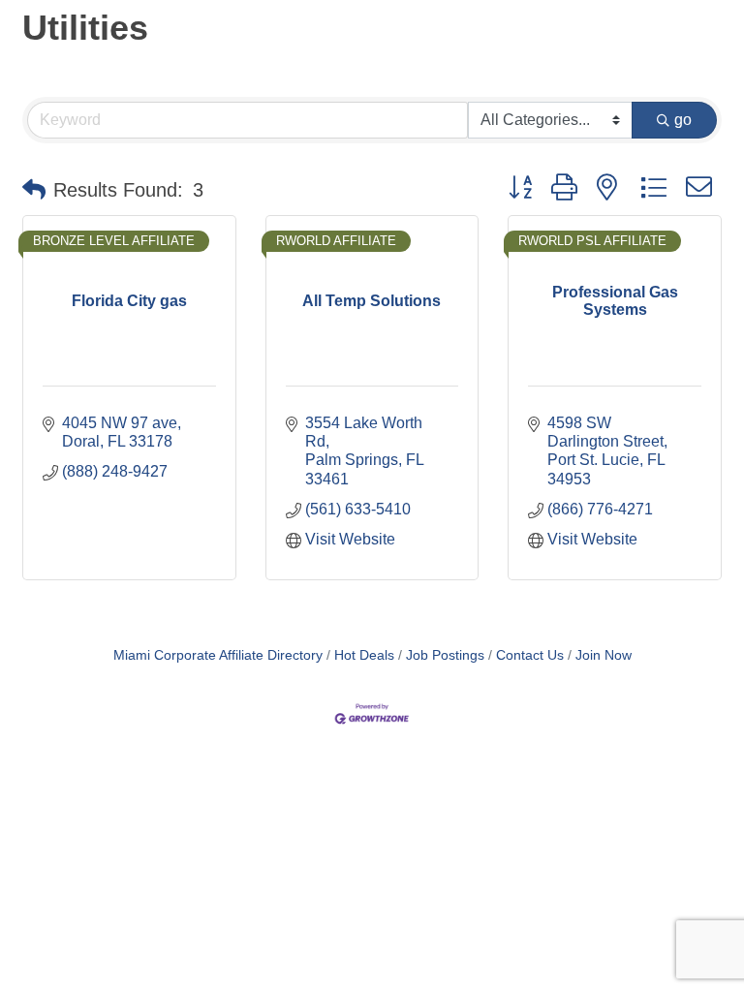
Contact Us (530, 655)
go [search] (683, 119)
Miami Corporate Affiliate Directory (218, 655)
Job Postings (445, 655)
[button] (34, 189)
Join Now (603, 655)
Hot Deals (364, 655)
